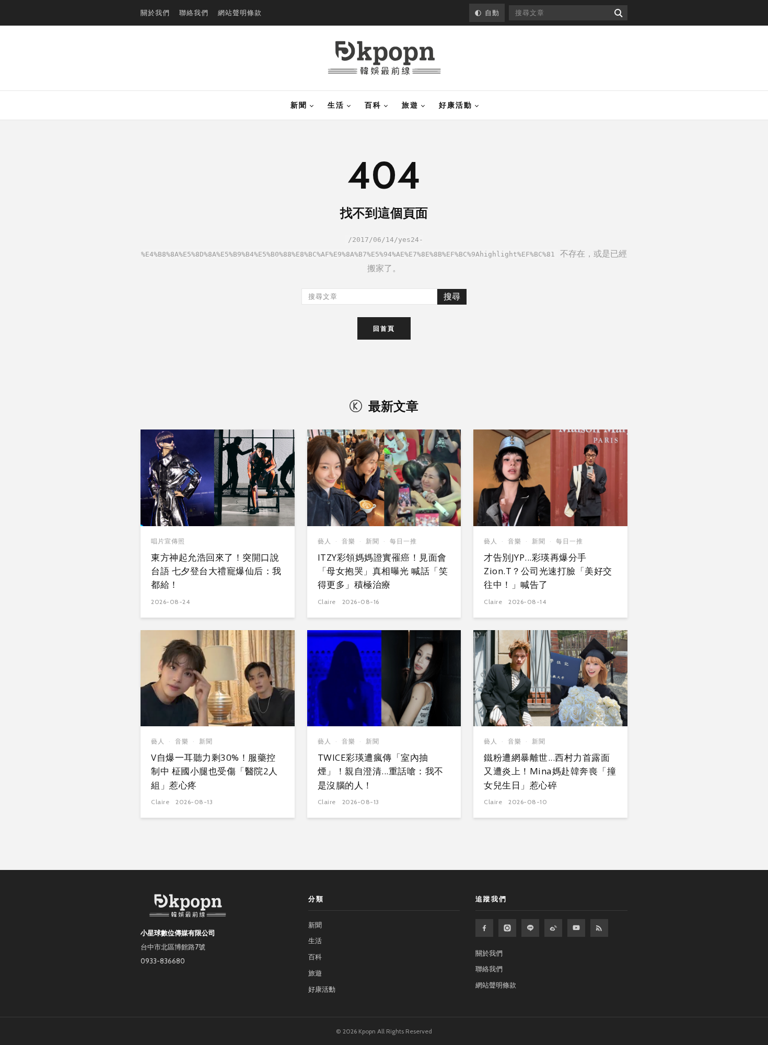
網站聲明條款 (240, 12)
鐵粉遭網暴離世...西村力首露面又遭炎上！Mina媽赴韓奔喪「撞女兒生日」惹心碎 (550, 771)
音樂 (348, 541)
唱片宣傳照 (168, 541)
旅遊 (410, 105)
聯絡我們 (193, 12)
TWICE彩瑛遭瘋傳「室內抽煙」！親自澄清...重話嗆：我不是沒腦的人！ (381, 771)
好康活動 (455, 105)
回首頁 (384, 328)
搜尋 (452, 296)
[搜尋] (617, 12)
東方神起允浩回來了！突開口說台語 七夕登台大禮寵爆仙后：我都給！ (216, 571)
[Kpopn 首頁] (384, 58)
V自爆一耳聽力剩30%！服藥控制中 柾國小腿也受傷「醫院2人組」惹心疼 (214, 771)
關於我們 (155, 12)
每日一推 (403, 541)
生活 (336, 105)
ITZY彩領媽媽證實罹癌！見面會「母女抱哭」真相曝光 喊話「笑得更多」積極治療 (383, 571)
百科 (373, 105)
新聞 (298, 105)
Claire (327, 602)
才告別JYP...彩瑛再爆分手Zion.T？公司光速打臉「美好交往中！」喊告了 (548, 571)
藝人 (324, 541)
